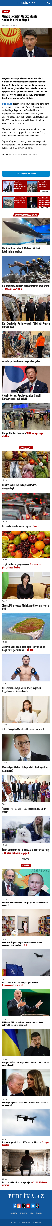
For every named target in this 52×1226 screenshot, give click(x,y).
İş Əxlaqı (39, 1213)
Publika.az (7, 104)
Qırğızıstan (26, 154)
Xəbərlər (23, 1213)
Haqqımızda (13, 1213)
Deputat (37, 154)
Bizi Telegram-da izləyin (26, 174)
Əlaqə (31, 1213)
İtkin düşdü (15, 154)
